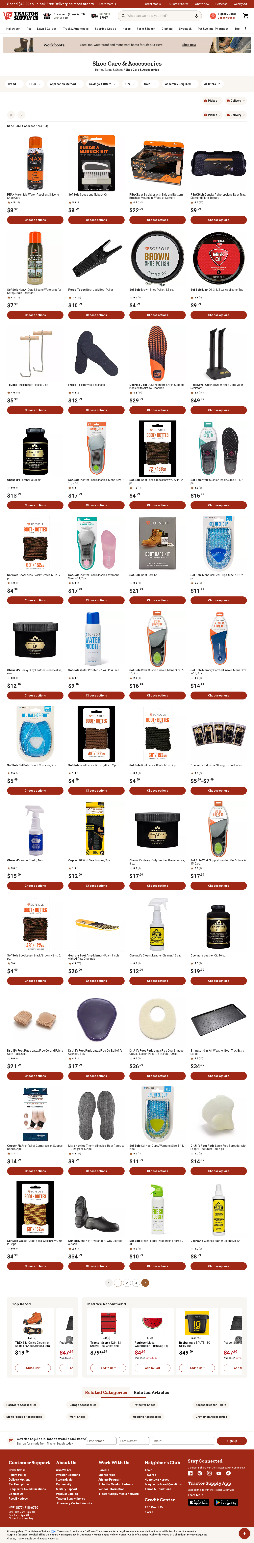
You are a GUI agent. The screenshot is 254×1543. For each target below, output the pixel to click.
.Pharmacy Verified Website (74, 1503)
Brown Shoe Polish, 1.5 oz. (151, 289)
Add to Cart (32, 1368)
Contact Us (16, 1493)
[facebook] (190, 1473)
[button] (115, 4)
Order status (153, 4)
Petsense (221, 4)
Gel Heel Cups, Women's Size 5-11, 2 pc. (156, 1147)
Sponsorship (106, 1474)
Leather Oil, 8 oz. (24, 480)
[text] (142, 69)
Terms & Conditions (158, 1489)
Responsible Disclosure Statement (174, 1531)
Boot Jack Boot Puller (90, 289)
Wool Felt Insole (87, 384)
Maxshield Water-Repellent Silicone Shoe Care (33, 196)
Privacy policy (15, 1531)
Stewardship (64, 1479)
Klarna (149, 1512)
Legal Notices (127, 1531)
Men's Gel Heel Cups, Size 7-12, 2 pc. (216, 576)
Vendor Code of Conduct (133, 1534)
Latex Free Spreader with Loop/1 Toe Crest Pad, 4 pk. (218, 1147)
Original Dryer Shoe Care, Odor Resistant (216, 386)
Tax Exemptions (19, 1484)
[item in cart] (246, 16)
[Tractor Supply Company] (21, 15)
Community (63, 1484)
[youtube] (218, 1473)
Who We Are (63, 1470)
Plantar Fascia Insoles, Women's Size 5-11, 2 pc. (93, 576)
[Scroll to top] (244, 1533)
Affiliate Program (109, 1479)
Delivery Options (19, 1479)
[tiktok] (228, 1473)
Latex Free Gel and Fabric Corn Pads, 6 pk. (35, 1052)
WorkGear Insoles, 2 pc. (89, 860)
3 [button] (136, 1282)
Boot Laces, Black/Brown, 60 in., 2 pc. (34, 576)
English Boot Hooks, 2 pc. (28, 384)
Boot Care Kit (143, 575)
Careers (103, 1470)
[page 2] (145, 1282)
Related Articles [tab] (151, 1392)
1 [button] (118, 1282)
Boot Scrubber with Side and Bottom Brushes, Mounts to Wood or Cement (156, 196)
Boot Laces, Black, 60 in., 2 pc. (153, 765)
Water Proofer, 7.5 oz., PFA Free (93, 670)
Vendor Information (111, 1489)
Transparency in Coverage (76, 1534)
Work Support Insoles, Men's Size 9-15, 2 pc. (218, 862)
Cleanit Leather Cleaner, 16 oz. (155, 955)
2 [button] (127, 1282)
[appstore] (198, 1502)
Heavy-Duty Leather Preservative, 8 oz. (157, 862)
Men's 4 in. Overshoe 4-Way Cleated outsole (95, 1242)
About (148, 1470)
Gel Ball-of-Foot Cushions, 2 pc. (32, 765)
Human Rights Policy (105, 1534)
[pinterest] (199, 1473)
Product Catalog (67, 1493)
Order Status (17, 1470)
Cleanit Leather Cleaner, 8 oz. (215, 1240)
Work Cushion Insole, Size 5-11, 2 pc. (216, 481)
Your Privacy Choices (37, 1531)
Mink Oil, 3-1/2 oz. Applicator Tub (216, 289)
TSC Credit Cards (178, 4)
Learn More (106, 4)
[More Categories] (245, 28)
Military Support (66, 1489)
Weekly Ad (240, 4)
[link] (99, 69)
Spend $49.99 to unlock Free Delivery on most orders (50, 4)
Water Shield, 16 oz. (26, 860)
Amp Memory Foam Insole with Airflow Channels (93, 957)
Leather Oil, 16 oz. (208, 955)
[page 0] (108, 1282)
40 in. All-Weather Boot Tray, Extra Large (217, 1052)
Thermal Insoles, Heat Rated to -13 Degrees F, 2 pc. (96, 1147)
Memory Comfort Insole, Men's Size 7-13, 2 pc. (218, 672)
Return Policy (17, 1474)
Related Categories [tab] (106, 1392)
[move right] (69, 1339)
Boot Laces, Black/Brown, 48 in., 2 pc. (34, 957)
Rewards (150, 1474)
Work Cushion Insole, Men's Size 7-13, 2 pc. (156, 672)
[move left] (15, 1339)
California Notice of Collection (167, 1534)
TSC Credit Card (155, 1507)
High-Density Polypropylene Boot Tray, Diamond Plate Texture (218, 196)
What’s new (202, 4)
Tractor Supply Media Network (118, 1493)
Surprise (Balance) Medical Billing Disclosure (32, 1534)
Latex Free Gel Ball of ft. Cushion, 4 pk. (95, 1052)
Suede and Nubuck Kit (87, 194)
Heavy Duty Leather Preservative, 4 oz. (34, 672)
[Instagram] (209, 1473)
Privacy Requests (197, 1534)
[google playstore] (226, 1502)
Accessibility (144, 1531)
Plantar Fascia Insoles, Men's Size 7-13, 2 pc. (96, 481)
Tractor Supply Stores (70, 1498)
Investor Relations (68, 1474)
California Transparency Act (100, 1531)
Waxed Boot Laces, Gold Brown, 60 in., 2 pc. (34, 1242)
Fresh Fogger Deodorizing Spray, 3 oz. (156, 1242)
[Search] (123, 16)
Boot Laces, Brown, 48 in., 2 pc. (93, 765)
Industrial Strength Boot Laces (216, 765)
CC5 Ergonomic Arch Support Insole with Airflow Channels (156, 386)
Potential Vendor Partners (115, 1484)
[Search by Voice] (196, 15)
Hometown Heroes (157, 1479)
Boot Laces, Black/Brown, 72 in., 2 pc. (156, 481)
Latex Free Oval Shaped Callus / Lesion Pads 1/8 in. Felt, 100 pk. (156, 1052)
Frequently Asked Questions (27, 1489)
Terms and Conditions (69, 1531)
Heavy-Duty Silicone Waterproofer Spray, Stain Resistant (34, 291)
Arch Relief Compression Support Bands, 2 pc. (35, 1147)
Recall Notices (18, 1498)
